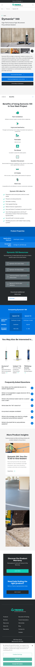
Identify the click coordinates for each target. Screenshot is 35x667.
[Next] (32, 51)
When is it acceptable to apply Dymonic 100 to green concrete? (16, 394)
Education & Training (23, 616)
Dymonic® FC (6, 369)
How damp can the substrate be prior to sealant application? (14, 388)
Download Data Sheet (16, 74)
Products (5, 616)
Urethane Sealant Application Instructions (18, 276)
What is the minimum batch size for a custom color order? (15, 399)
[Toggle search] (33, 5)
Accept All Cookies (17, 663)
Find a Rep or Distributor (18, 83)
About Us (5, 626)
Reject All (17, 659)
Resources (6, 623)
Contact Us (21, 629)
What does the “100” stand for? (11, 405)
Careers (20, 632)
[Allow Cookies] (17, 37)
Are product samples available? (11, 411)
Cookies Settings (17, 654)
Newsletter (6, 629)
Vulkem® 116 (17, 369)
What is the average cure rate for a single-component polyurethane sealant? (15, 417)
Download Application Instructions (16, 79)
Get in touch (17, 592)
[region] (17, 655)
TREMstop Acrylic (28, 369)
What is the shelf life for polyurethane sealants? (13, 423)
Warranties (21, 623)
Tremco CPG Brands (16, 1)
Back (5, 15)
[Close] (32, 645)
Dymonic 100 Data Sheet (17, 269)
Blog (19, 626)
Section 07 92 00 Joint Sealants (16, 284)
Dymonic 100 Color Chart (17, 263)
